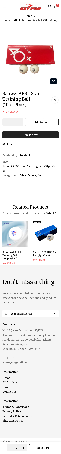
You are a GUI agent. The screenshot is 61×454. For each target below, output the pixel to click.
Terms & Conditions (15, 407)
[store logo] (30, 6)
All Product (9, 382)
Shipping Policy (12, 420)
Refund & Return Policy (17, 416)
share (10, 144)
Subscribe (54, 313)
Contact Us (9, 391)
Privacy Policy (11, 411)
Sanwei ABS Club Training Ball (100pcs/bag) (12, 255)
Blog (5, 387)
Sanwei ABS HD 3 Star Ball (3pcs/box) (45, 254)
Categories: (9, 175)
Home (28, 16)
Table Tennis (27, 175)
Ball (40, 175)
